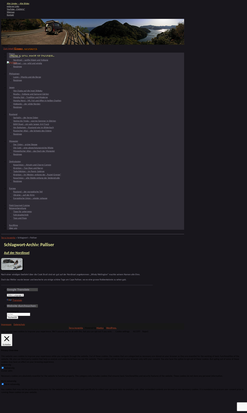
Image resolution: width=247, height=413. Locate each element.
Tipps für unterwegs (22, 212)
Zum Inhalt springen (12, 49)
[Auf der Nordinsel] (12, 269)
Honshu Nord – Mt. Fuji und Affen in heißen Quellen (37, 101)
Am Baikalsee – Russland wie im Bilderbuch (33, 128)
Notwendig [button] (6, 365)
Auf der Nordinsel (16, 253)
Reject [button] (145, 332)
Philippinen (14, 74)
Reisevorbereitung (17, 208)
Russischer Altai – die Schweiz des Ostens (32, 131)
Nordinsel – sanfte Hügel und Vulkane (30, 60)
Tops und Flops (20, 218)
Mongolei (13, 141)
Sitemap (10, 12)
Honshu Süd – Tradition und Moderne (30, 97)
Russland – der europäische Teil (28, 192)
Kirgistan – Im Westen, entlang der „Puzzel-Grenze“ (37, 175)
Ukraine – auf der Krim (24, 195)
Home (12, 54)
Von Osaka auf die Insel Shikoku (27, 91)
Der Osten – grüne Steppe (25, 145)
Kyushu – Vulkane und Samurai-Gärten (31, 94)
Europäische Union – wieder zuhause (30, 198)
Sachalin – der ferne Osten (25, 118)
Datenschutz (19, 325)
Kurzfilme (13, 225)
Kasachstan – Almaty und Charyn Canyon (32, 165)
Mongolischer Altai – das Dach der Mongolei (34, 151)
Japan (11, 87)
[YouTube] (12, 63)
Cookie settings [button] (122, 332)
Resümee (17, 67)
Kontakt (10, 15)
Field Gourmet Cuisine (19, 205)
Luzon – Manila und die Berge (27, 77)
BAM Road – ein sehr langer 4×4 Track (31, 124)
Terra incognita (25, 48)
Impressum (6, 325)
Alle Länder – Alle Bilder (18, 4)
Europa (12, 188)
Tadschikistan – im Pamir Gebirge (28, 171)
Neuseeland (14, 57)
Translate (17, 300)
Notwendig (10, 368)
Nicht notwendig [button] (8, 381)
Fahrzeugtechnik (20, 215)
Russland (13, 114)
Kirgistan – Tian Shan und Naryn (28, 168)
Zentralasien (15, 162)
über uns (13, 228)
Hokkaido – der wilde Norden (26, 104)
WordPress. (111, 328)
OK (12, 317)
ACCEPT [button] (136, 332)
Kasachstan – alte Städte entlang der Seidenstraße (36, 178)
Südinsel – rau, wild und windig (27, 63)
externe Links (13, 6)
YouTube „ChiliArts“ (16, 9)
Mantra (99, 328)
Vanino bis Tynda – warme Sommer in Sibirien (34, 121)
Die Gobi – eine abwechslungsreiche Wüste (33, 148)
